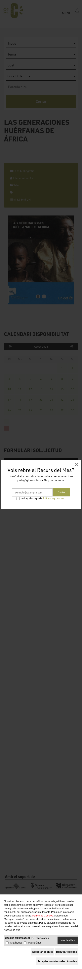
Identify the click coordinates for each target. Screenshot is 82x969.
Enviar (61, 492)
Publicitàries (34, 942)
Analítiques (16, 942)
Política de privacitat (53, 498)
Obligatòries (42, 938)
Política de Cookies (42, 915)
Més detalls (67, 940)
